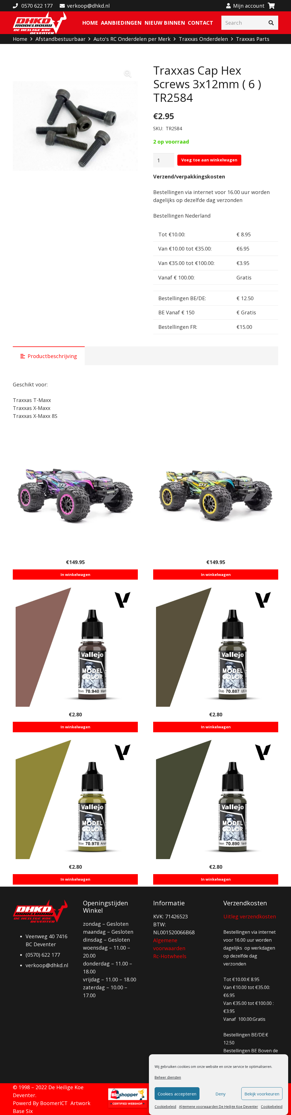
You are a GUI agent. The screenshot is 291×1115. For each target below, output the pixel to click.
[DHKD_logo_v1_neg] (39, 22)
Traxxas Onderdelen (203, 38)
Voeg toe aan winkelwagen (209, 160)
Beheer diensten (168, 1077)
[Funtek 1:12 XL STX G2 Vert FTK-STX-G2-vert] (215, 494)
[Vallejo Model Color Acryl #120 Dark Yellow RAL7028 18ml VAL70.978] (75, 799)
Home (20, 38)
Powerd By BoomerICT (40, 1103)
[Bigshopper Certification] (127, 1107)
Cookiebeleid (165, 1106)
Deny (220, 1094)
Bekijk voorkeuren (261, 1094)
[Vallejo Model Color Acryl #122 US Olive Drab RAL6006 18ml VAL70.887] (215, 647)
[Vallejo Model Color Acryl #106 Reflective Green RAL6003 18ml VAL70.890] (215, 799)
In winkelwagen (75, 574)
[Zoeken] (271, 23)
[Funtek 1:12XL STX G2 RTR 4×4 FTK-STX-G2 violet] (75, 494)
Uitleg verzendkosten (249, 916)
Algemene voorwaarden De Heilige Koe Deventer (218, 1106)
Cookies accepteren (177, 1094)
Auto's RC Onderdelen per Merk (132, 38)
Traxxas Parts (252, 38)
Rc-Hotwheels (169, 956)
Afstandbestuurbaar (61, 38)
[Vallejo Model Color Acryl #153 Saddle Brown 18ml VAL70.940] (75, 647)
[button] (127, 74)
